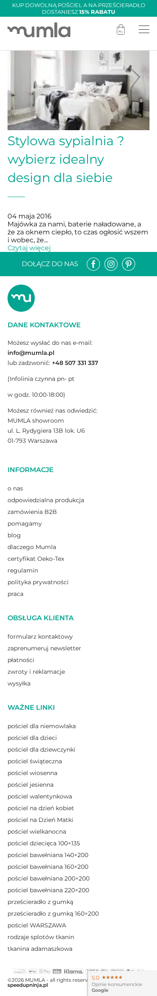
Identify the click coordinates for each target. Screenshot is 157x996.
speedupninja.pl (28, 985)
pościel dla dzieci (32, 738)
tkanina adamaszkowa (40, 948)
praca (15, 594)
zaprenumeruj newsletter (44, 648)
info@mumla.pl (31, 353)
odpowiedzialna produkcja (46, 500)
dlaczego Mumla (32, 547)
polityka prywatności (38, 582)
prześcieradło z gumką (40, 902)
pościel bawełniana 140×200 (48, 855)
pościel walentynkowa (40, 796)
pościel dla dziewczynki (41, 749)
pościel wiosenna (32, 773)
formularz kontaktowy (40, 636)
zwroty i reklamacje (36, 671)
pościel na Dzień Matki (40, 820)
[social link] (93, 264)
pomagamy (25, 523)
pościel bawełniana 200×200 (49, 878)
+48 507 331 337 (75, 363)
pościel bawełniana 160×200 (48, 866)
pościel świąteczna (35, 761)
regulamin (23, 570)
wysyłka (19, 683)
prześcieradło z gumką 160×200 (53, 913)
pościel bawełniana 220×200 (48, 890)
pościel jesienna (31, 784)
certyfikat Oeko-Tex (36, 558)
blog (14, 535)
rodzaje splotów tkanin (41, 937)
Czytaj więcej (29, 248)
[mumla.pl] (39, 29)
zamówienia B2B (32, 512)
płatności (21, 660)
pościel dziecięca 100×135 (44, 843)
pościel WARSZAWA (37, 925)
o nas (15, 488)
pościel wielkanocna (37, 831)
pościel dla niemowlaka (42, 726)
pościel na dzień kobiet (41, 808)
